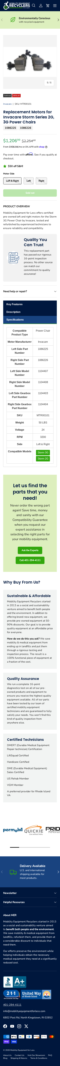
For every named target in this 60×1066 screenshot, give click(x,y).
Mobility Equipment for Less (22, 1050)
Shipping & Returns (19, 1058)
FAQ (50, 1055)
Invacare (7, 103)
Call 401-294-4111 (30, 560)
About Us (7, 1055)
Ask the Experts (30, 550)
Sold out (30, 192)
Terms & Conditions (38, 1058)
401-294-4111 (12, 1005)
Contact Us (19, 1055)
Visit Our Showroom (36, 1055)
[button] (47, 5)
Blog (5, 1058)
